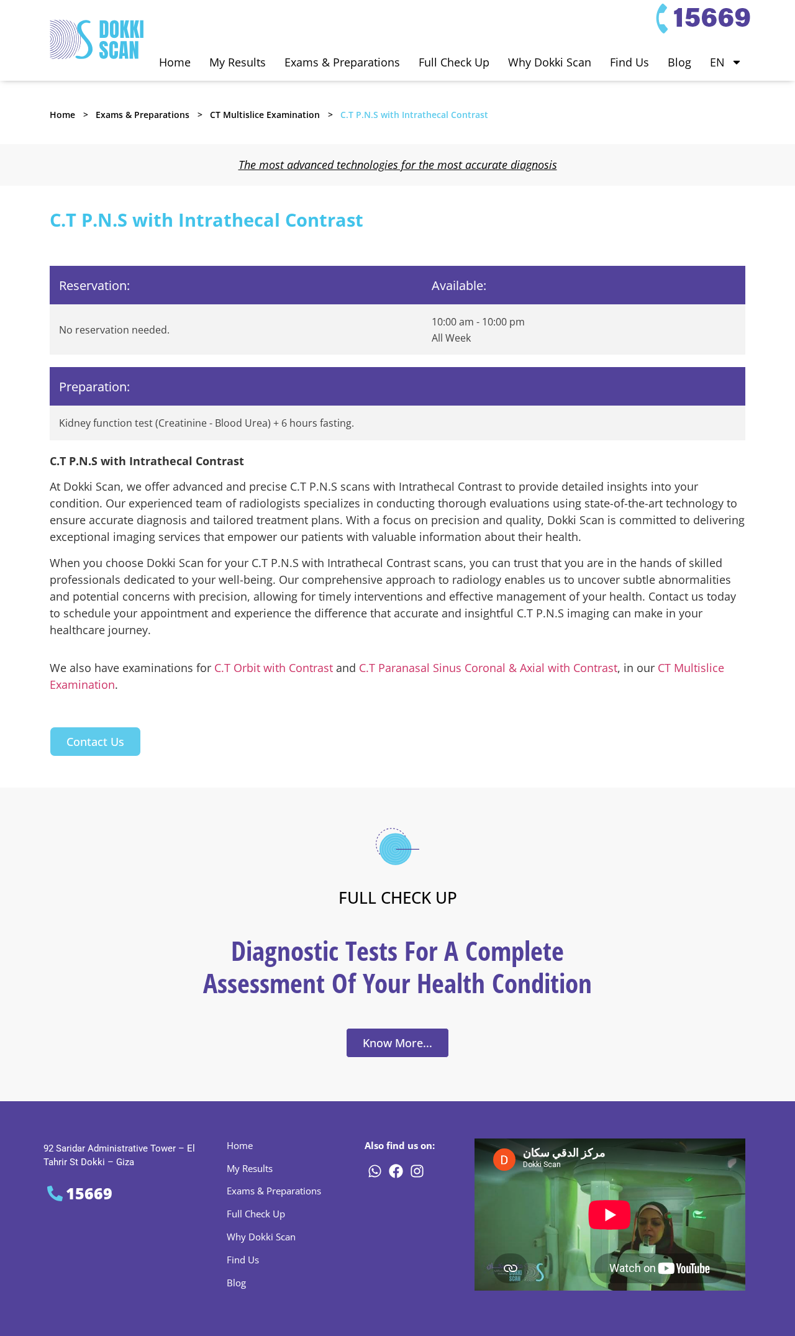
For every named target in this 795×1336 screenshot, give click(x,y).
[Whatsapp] (374, 1171)
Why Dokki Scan (549, 62)
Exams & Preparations (342, 62)
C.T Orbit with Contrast (273, 667)
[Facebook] (396, 1171)
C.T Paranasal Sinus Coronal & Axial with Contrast (488, 667)
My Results (237, 62)
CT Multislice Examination (265, 114)
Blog (679, 62)
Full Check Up (454, 62)
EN (717, 62)
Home (175, 62)
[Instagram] (417, 1171)
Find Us (629, 62)
